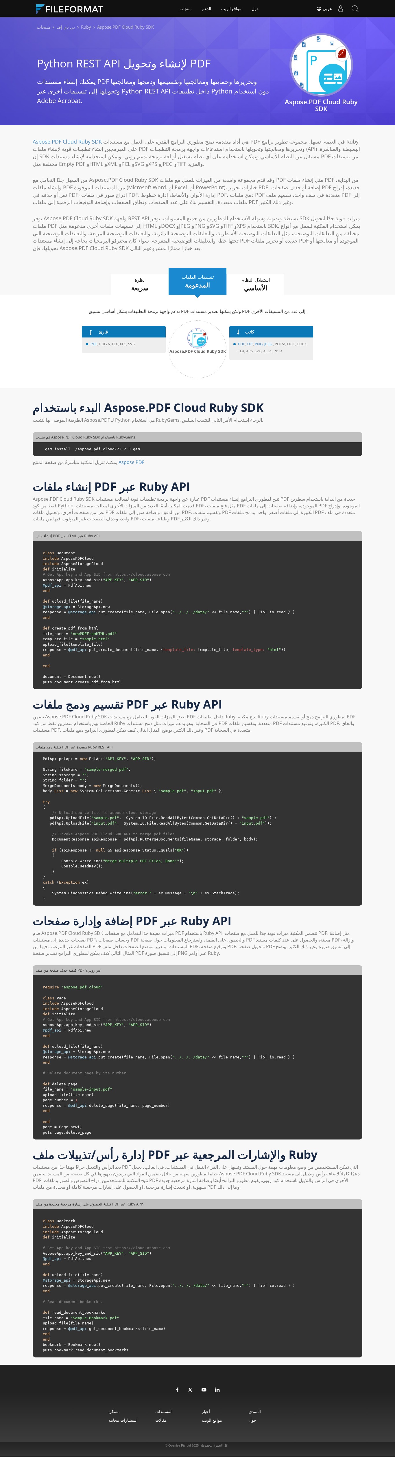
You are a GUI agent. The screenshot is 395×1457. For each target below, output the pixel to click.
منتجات (186, 8)
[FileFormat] (72, 8)
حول (255, 8)
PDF (94, 343)
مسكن (114, 1411)
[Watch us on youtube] (204, 1390)
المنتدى (255, 1411)
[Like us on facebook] (177, 1390)
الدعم (206, 8)
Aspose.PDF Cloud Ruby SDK (67, 141)
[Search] (355, 8)
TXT (250, 343)
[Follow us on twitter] (191, 1390)
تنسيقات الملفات (198, 281)
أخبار (206, 1411)
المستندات (164, 1411)
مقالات (161, 1420)
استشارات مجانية (123, 1420)
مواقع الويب (231, 8)
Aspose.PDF (131, 462)
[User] (340, 8)
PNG (259, 343)
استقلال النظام (255, 284)
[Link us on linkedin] (217, 1390)
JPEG (267, 343)
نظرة (139, 284)
